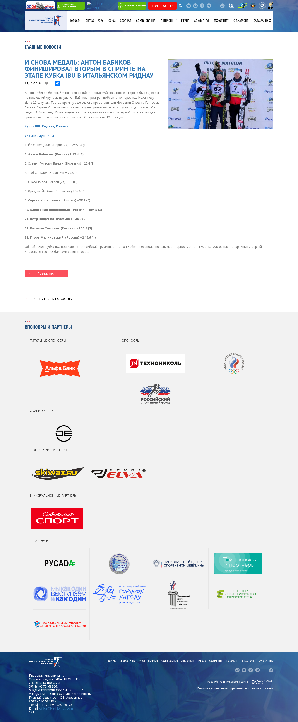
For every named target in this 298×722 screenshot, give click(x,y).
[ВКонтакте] (57, 83)
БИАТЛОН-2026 (95, 21)
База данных (262, 21)
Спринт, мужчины (39, 136)
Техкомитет (221, 21)
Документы (201, 21)
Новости (74, 21)
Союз (112, 21)
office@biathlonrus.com (56, 708)
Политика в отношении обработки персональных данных (235, 688)
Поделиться (46, 273)
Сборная (125, 21)
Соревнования (145, 21)
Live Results (162, 5)
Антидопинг (168, 21)
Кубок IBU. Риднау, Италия (46, 126)
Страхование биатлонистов (69, 5)
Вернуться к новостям (53, 299)
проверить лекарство (135, 6)
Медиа (185, 21)
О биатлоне (240, 21)
